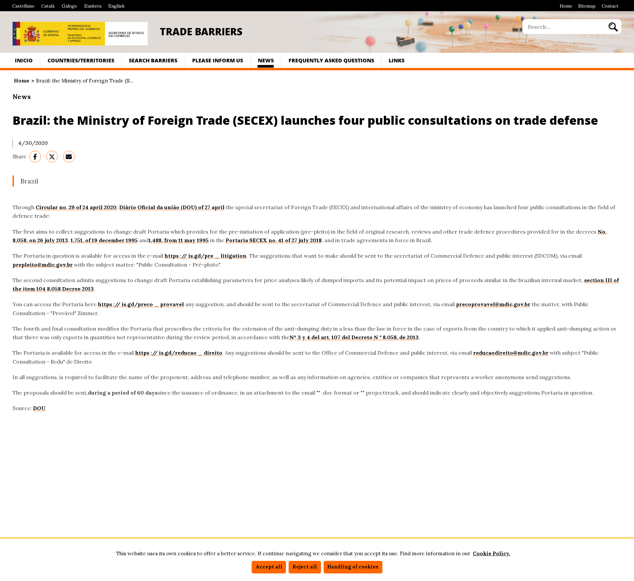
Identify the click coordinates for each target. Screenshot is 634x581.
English (116, 6)
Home (566, 6)
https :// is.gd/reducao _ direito (178, 352)
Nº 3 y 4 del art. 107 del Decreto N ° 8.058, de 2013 (354, 337)
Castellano (23, 6)
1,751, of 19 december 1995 (104, 240)
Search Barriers (153, 60)
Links (397, 60)
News (266, 60)
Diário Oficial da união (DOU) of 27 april (172, 207)
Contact (610, 6)
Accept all (269, 567)
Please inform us (217, 60)
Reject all (305, 567)
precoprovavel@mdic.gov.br (493, 304)
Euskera (92, 6)
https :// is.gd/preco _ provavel (141, 304)
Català (47, 6)
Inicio (24, 60)
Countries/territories (81, 60)
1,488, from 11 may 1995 (179, 240)
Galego (69, 6)
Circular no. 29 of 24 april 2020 (76, 207)
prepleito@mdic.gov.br (43, 264)
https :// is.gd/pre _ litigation (205, 255)
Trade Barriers (201, 31)
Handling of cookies (352, 567)
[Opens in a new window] (38, 34)
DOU (39, 408)
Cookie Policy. (491, 553)
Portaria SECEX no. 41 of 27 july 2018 (274, 240)
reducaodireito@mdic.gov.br (510, 352)
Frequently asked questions (331, 60)
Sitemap (587, 6)
